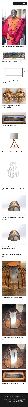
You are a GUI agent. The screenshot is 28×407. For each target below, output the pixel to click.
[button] (24, 3)
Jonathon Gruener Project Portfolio (13, 383)
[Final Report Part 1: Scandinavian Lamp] (14, 278)
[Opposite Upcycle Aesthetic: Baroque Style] (14, 96)
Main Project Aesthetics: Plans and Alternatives (13, 189)
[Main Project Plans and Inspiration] (14, 140)
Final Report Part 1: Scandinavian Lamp (12, 298)
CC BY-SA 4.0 (13, 401)
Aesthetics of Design (11, 397)
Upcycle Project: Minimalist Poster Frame (13, 81)
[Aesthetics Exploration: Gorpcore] (14, 27)
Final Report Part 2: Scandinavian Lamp (12, 338)
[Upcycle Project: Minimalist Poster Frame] (14, 72)
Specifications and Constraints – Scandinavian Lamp (12, 247)
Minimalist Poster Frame (10, 125)
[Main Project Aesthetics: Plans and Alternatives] (14, 172)
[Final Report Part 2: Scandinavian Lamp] (14, 320)
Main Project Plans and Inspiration (13, 152)
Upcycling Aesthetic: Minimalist (12, 61)
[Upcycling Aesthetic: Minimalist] (14, 56)
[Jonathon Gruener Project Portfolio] (14, 363)
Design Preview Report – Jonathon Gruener (13, 218)
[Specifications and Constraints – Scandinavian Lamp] (14, 234)
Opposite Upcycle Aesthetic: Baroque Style (11, 106)
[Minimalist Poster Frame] (14, 118)
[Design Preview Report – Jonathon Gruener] (14, 205)
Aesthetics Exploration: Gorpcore (12, 46)
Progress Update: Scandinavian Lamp (12, 255)
